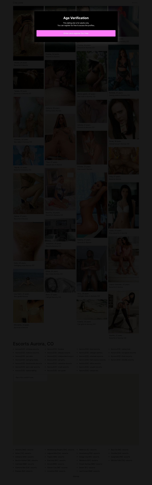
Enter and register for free (76, 33)
